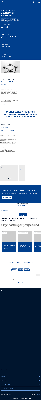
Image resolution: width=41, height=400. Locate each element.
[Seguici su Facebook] (31, 2)
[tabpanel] (20, 277)
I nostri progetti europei (4, 155)
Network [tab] (26, 269)
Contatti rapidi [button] (6, 384)
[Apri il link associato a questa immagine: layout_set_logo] (13, 279)
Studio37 (38, 394)
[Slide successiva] (22, 163)
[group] (13, 279)
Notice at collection (14, 398)
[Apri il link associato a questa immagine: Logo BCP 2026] (27, 279)
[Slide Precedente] (37, 275)
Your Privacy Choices (24, 398)
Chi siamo (3, 104)
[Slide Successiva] (39, 275)
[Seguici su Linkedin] (33, 2)
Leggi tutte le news (4, 210)
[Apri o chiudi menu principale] (39, 2)
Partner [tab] (20, 269)
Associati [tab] (14, 269)
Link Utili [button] (4, 380)
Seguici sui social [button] (7, 388)
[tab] (22, 282)
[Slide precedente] (19, 163)
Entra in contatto (7, 197)
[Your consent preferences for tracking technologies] (39, 398)
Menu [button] (3, 376)
